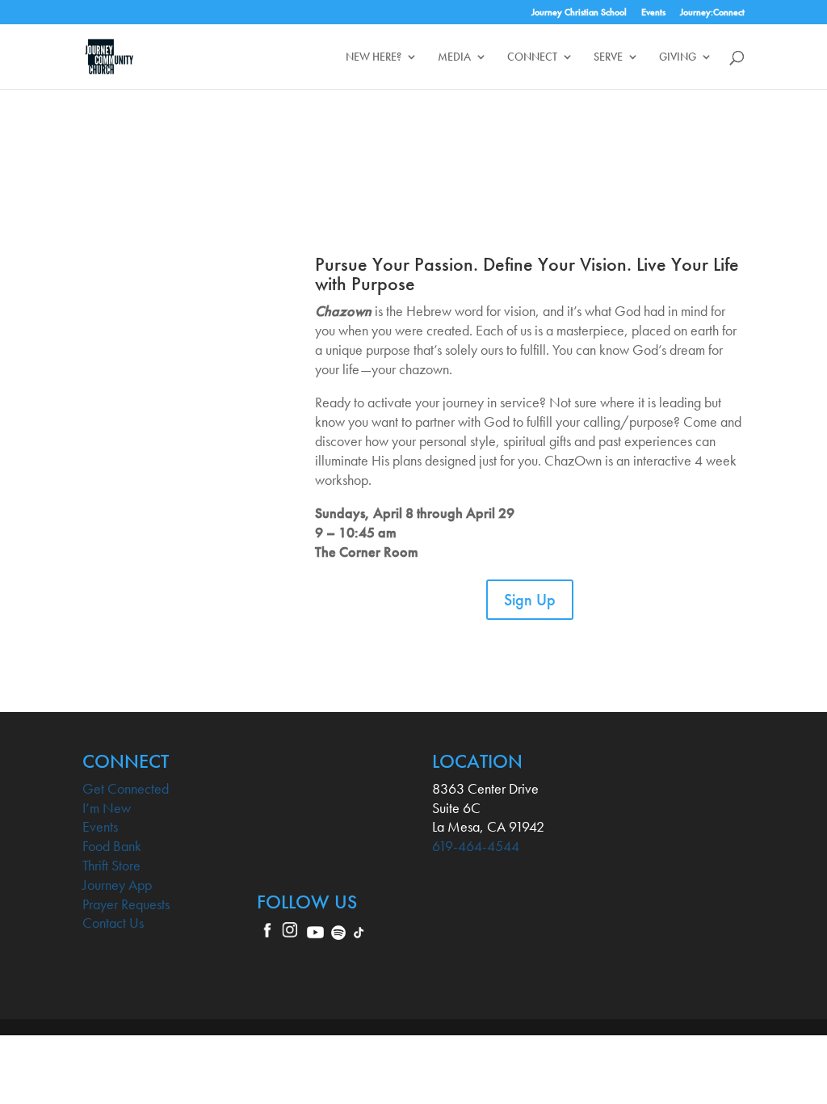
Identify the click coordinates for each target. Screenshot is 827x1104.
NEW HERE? (373, 57)
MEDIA (454, 57)
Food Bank (111, 845)
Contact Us (113, 922)
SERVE (608, 57)
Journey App (117, 884)
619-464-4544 (475, 845)
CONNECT (532, 57)
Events (653, 13)
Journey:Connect (712, 13)
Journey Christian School (579, 13)
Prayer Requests (126, 904)
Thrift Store (111, 865)
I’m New (106, 808)
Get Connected (125, 788)
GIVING (677, 57)
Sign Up (530, 599)
